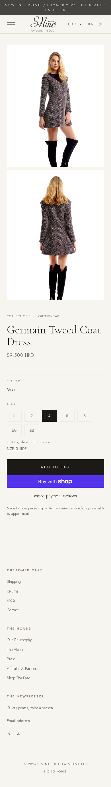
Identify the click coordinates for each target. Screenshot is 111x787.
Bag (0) (96, 24)
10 (14, 430)
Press (11, 659)
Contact (12, 610)
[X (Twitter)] (18, 733)
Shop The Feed (18, 678)
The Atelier (15, 649)
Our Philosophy (19, 640)
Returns (12, 591)
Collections (19, 316)
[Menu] (11, 24)
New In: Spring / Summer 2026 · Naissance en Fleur (55, 7)
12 (32, 430)
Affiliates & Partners (22, 668)
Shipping (14, 581)
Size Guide (17, 448)
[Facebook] (9, 733)
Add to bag (55, 467)
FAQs (11, 600)
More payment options (55, 496)
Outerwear (48, 316)
